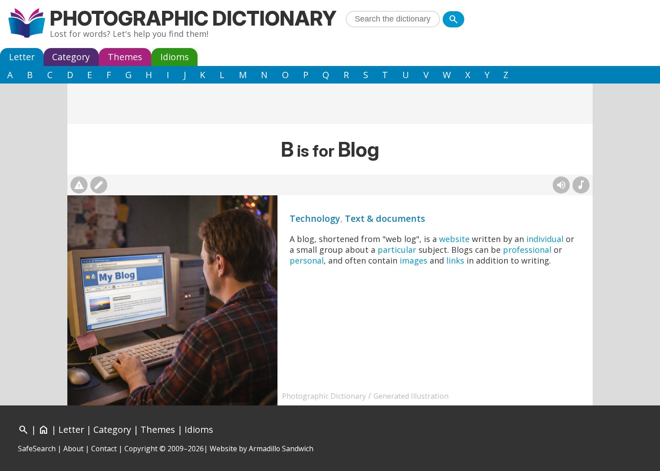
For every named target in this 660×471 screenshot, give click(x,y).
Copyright (141, 448)
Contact (104, 448)
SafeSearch (37, 448)
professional (527, 249)
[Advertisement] (330, 104)
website (454, 238)
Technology (315, 218)
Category (71, 57)
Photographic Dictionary (193, 18)
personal (307, 260)
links (455, 260)
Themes (125, 57)
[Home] (26, 24)
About (73, 448)
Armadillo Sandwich (281, 448)
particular (397, 249)
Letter (22, 57)
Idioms (174, 57)
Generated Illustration (411, 396)
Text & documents (385, 218)
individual (544, 238)
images (413, 260)
